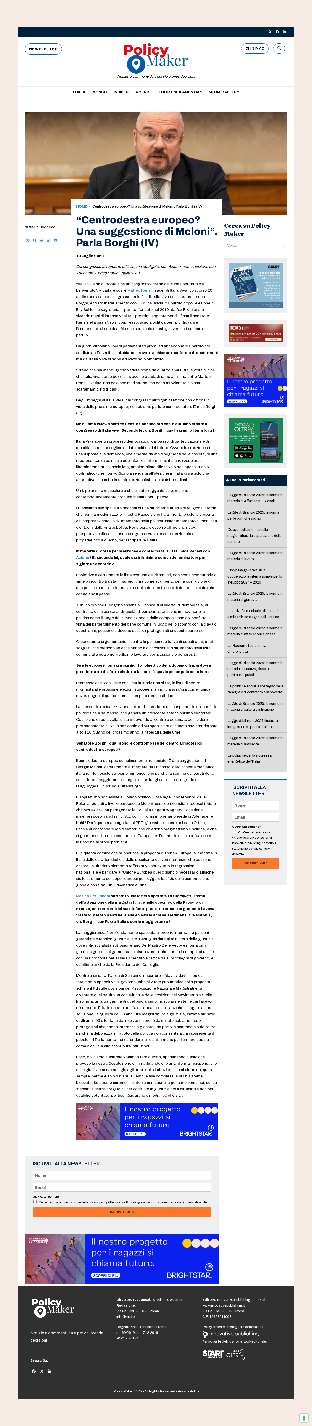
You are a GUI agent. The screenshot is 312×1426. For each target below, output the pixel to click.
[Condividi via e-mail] (56, 240)
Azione (82, 557)
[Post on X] (28, 240)
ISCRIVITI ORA (122, 1212)
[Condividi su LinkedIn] (42, 240)
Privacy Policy (188, 1391)
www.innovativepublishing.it (223, 1305)
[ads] (147, 1139)
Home (81, 206)
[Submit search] (282, 245)
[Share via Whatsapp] (49, 240)
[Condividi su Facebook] (35, 240)
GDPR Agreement (47, 1196)
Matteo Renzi (139, 290)
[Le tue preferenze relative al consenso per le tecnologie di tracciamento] (304, 1418)
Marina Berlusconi (93, 896)
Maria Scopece (42, 227)
